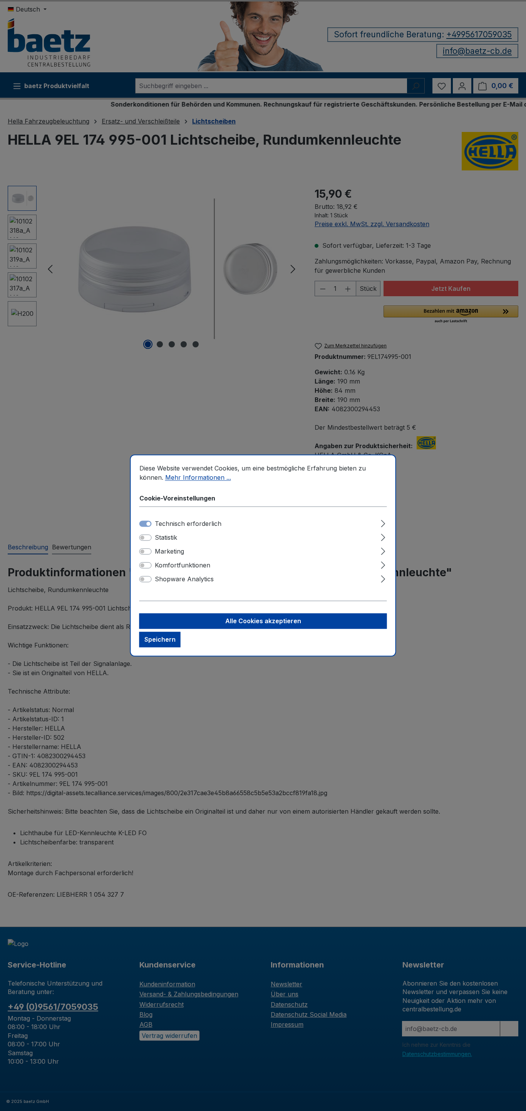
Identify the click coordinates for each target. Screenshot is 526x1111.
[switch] (145, 538)
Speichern (160, 640)
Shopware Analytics (184, 579)
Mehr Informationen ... (198, 477)
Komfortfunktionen (182, 565)
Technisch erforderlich (188, 524)
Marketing (169, 552)
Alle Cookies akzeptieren (263, 621)
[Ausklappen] (383, 522)
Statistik (166, 538)
